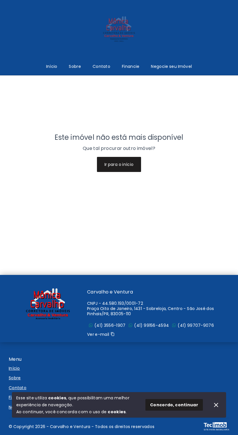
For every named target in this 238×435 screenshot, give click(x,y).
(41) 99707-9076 (196, 325)
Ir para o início (119, 164)
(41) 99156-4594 (151, 325)
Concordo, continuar (174, 405)
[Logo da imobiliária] (48, 304)
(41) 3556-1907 (109, 325)
